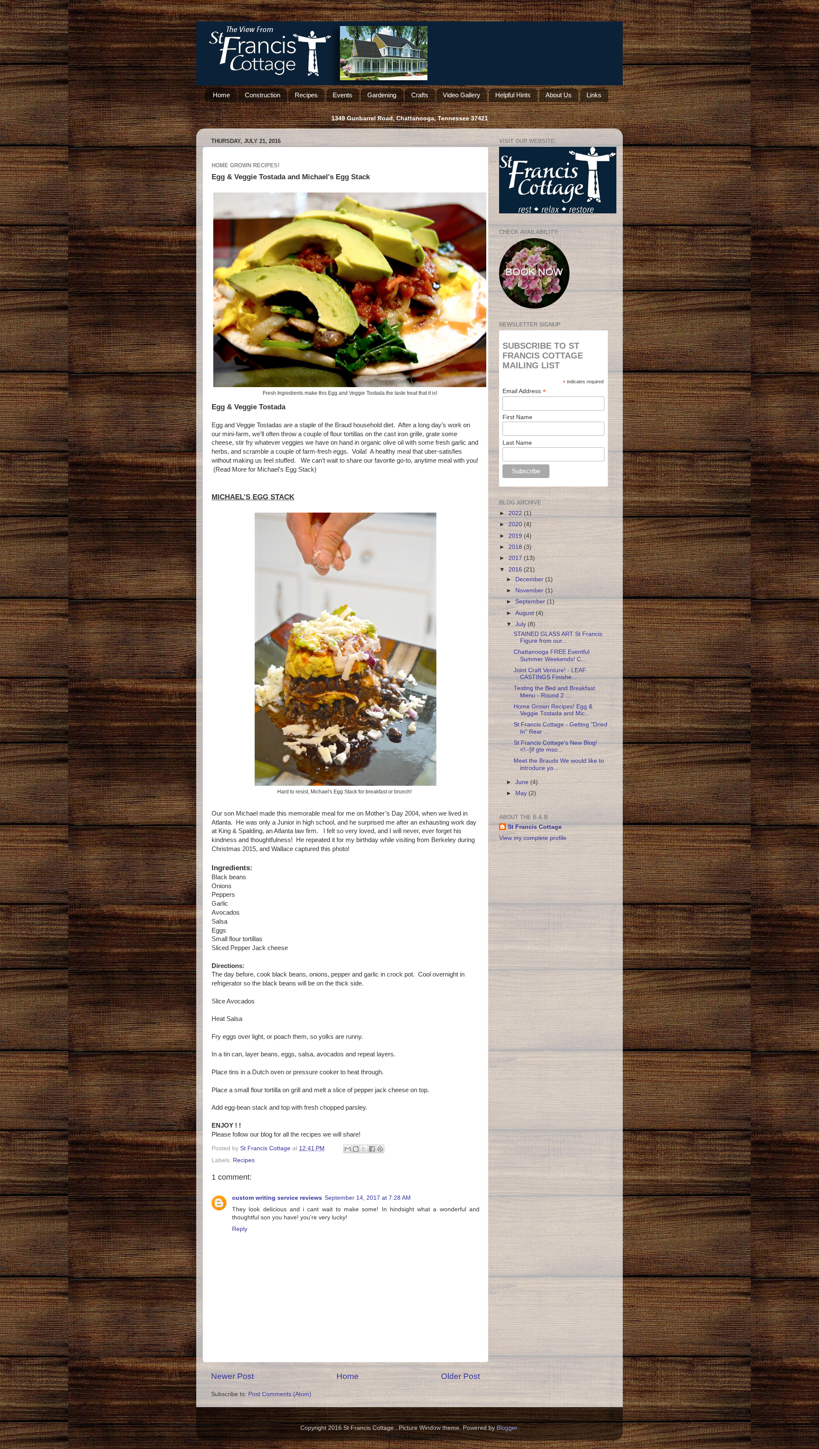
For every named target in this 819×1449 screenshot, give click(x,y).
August (525, 613)
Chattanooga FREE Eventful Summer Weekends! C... (552, 655)
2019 (516, 536)
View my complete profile (532, 838)
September (531, 601)
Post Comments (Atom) (279, 1394)
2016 (516, 569)
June (522, 782)
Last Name (517, 442)
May (522, 793)
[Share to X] (364, 1149)
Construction (262, 95)
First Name (517, 417)
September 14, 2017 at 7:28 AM (368, 1198)
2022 (516, 513)
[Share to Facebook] (372, 1149)
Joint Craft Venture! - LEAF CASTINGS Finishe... (550, 673)
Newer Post (232, 1376)
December (530, 579)
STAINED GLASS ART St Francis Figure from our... (558, 637)
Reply (239, 1229)
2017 (516, 558)
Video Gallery (461, 95)
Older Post (460, 1376)
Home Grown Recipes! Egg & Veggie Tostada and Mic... (553, 710)
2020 (516, 524)
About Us (559, 95)
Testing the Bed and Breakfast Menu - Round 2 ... (554, 691)
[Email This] (347, 1149)
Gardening (381, 95)
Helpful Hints (513, 95)
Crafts (419, 95)
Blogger (507, 1428)
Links (594, 95)
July (521, 624)
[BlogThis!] (355, 1149)
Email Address (524, 391)
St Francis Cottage (535, 827)
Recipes (306, 95)
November (530, 590)
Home (221, 95)
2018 (516, 547)
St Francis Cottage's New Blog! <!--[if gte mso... (557, 746)
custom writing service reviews (277, 1198)
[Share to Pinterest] (380, 1149)
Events (342, 95)
